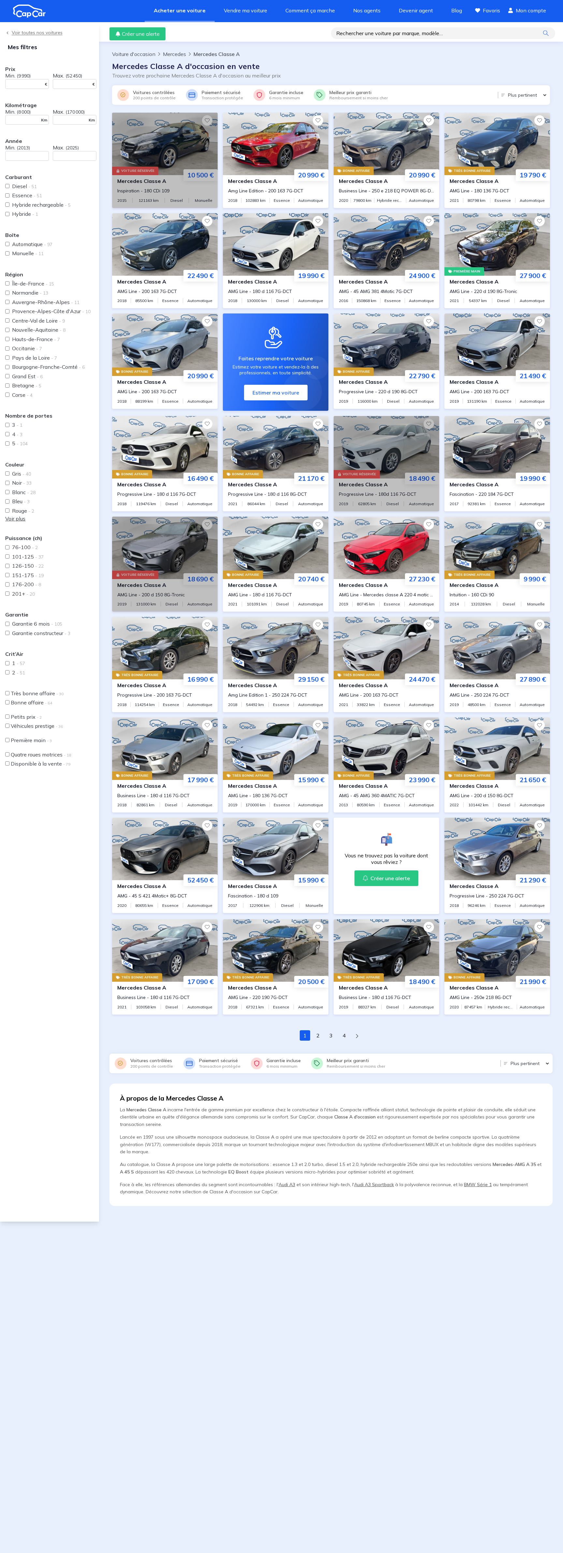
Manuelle (28, 253)
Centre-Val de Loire (38, 320)
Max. (67, 75)
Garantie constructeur (41, 633)
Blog (456, 10)
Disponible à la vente (40, 763)
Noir (22, 482)
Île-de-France (33, 283)
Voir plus (15, 518)
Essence (27, 195)
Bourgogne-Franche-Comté (48, 367)
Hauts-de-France (36, 339)
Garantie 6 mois (37, 623)
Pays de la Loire (34, 357)
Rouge (23, 510)
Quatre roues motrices (41, 754)
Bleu (21, 501)
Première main (31, 740)
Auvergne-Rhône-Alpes (45, 302)
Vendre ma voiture (245, 10)
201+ (23, 593)
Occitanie (27, 348)
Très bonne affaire (37, 693)
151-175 (28, 575)
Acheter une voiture (180, 10)
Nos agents (367, 10)
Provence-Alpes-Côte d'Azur (51, 311)
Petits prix (26, 717)
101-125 (28, 556)
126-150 (28, 565)
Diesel (24, 186)
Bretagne (26, 385)
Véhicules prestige (37, 726)
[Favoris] (207, 120)
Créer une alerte (141, 34)
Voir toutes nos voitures (37, 32)
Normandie (30, 292)
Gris (21, 473)
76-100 (25, 547)
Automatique (32, 244)
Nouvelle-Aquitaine (38, 329)
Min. (18, 75)
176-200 (26, 584)
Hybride (25, 214)
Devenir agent (416, 10)
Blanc (24, 492)
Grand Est (27, 376)
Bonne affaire (31, 702)
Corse (22, 395)
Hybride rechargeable (41, 204)
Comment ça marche (310, 10)
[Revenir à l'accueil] (32, 11)
